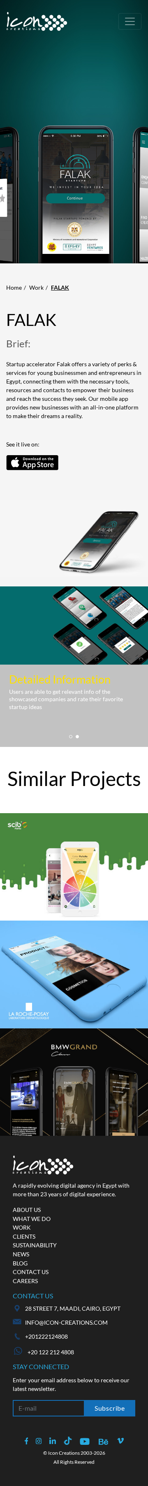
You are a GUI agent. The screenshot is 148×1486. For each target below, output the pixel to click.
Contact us (31, 1271)
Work (36, 287)
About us (27, 1209)
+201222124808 (46, 1336)
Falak (60, 287)
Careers (25, 1280)
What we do (32, 1218)
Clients (24, 1236)
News (21, 1254)
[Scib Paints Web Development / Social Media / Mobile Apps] (74, 867)
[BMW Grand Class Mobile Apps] (74, 1082)
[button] (70, 736)
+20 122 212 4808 (50, 1352)
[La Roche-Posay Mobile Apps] (74, 974)
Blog (20, 1263)
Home (14, 287)
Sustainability (35, 1245)
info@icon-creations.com (66, 1322)
